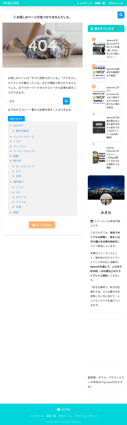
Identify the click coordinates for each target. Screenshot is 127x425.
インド (20, 187)
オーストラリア (25, 166)
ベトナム (21, 202)
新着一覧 (100, 3)
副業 (15, 156)
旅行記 (17, 161)
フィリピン (19, 146)
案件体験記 (22, 131)
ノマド (17, 141)
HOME (65, 409)
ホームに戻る (43, 225)
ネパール (21, 197)
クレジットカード (23, 136)
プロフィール (115, 3)
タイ (18, 171)
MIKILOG (11, 3)
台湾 (18, 176)
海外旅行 (18, 182)
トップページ (84, 3)
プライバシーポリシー (86, 415)
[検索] (66, 101)
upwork (18, 125)
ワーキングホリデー (25, 151)
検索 (121, 14)
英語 (15, 212)
